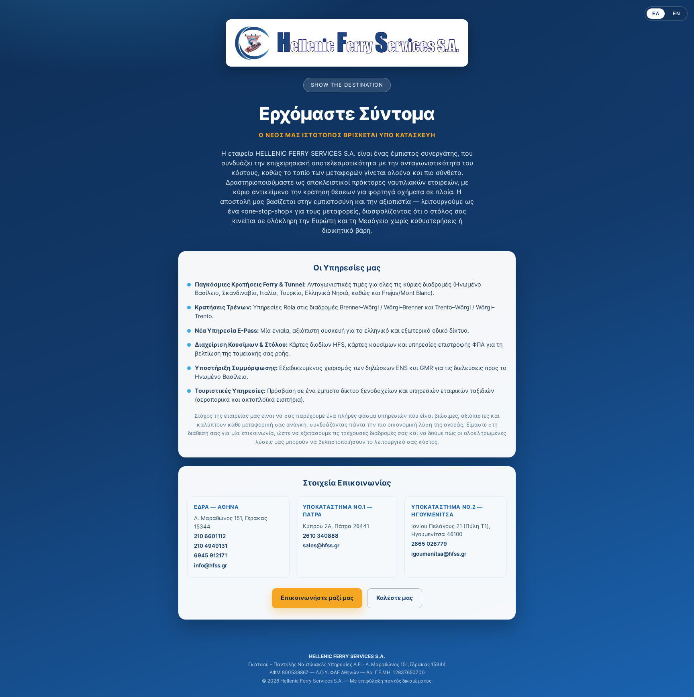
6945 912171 (210, 555)
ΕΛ (655, 13)
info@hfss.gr (210, 565)
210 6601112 (210, 536)
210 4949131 (210, 546)
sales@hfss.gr (321, 545)
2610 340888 (321, 535)
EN (676, 13)
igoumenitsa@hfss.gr (438, 554)
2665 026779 (429, 544)
